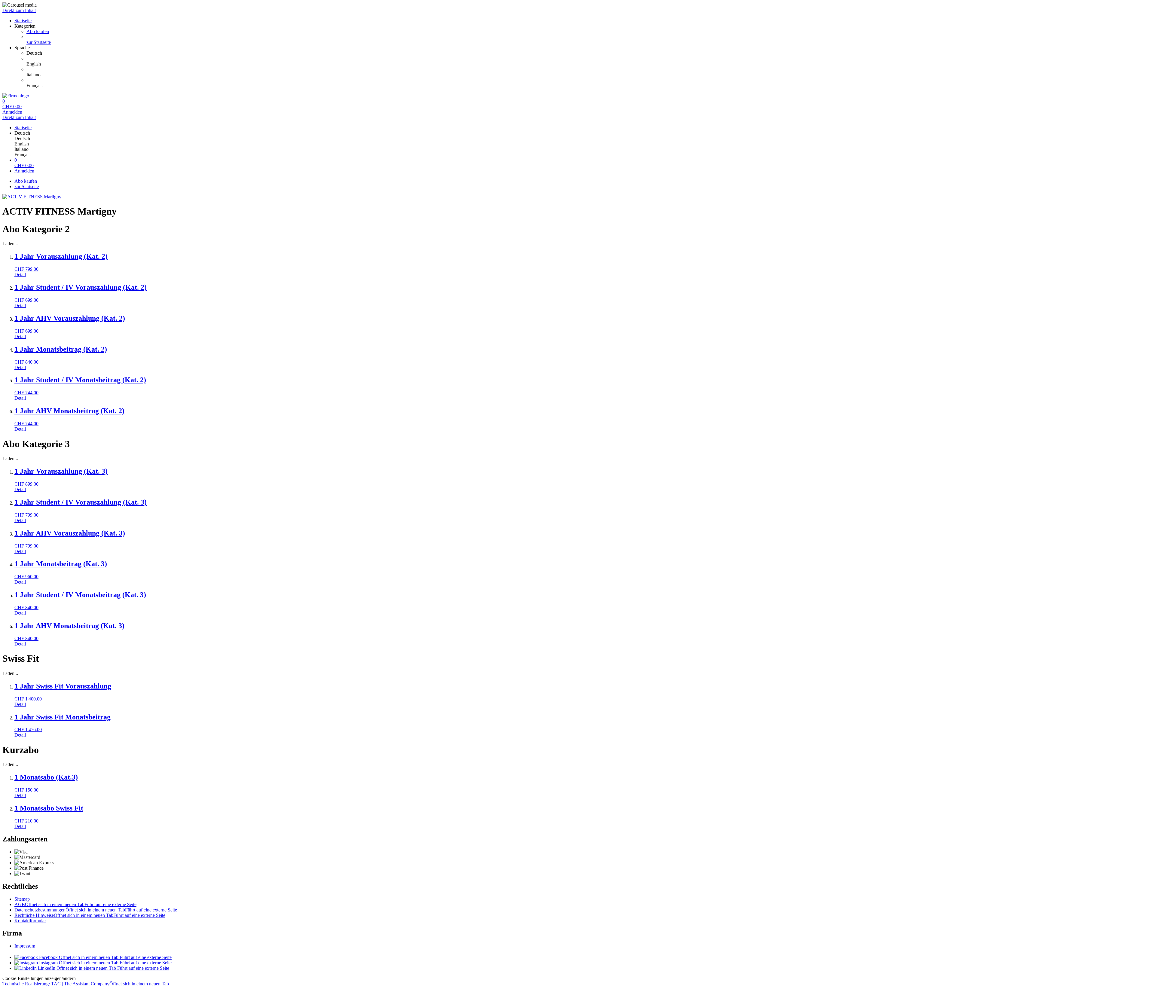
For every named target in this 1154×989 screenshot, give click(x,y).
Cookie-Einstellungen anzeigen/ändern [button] (39, 978)
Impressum (24, 945)
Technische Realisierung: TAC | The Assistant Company (85, 983)
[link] (589, 53)
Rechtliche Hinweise (89, 915)
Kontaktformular (30, 920)
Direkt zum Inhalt (19, 10)
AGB (75, 904)
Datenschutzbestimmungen (95, 909)
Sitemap (22, 899)
